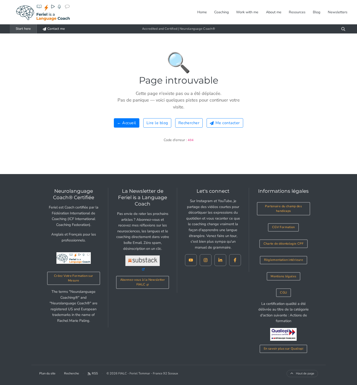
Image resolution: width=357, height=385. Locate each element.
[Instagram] (206, 260)
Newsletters (337, 12)
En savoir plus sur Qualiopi (283, 348)
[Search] (343, 29)
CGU (283, 292)
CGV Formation (283, 227)
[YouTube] (191, 260)
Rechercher (189, 123)
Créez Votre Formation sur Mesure (73, 278)
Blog (316, 12)
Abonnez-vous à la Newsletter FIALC (142, 282)
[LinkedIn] (220, 260)
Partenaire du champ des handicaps (283, 208)
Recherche (71, 373)
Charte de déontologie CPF (284, 243)
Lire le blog (157, 123)
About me (273, 12)
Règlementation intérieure (283, 260)
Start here (23, 28)
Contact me (56, 28)
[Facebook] (235, 260)
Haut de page (305, 373)
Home (202, 12)
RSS (95, 373)
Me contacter (227, 123)
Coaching (221, 12)
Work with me (247, 12)
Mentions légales (283, 276)
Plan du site (47, 373)
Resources (297, 12)
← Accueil (126, 123)
